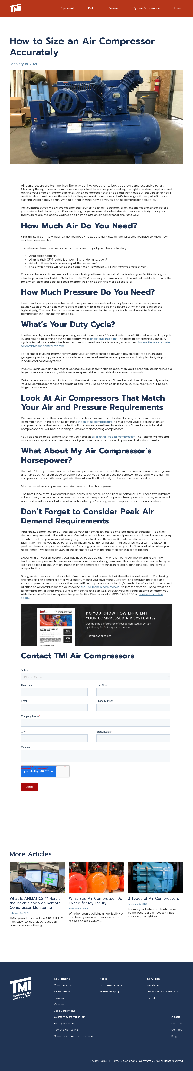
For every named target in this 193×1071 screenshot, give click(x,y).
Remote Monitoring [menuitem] (66, 1029)
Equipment (67, 8)
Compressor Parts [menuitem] (111, 985)
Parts (91, 8)
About (178, 8)
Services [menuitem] (153, 978)
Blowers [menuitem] (59, 998)
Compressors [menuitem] (62, 985)
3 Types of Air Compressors (153, 898)
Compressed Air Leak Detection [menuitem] (74, 1036)
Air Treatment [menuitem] (62, 991)
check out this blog (103, 339)
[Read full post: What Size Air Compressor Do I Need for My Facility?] (96, 892)
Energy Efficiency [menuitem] (64, 1023)
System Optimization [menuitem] (69, 1017)
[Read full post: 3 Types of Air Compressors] (155, 892)
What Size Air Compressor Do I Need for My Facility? (95, 901)
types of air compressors (95, 422)
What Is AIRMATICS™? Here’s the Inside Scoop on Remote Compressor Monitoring (35, 903)
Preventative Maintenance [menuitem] (163, 991)
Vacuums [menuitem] (59, 1004)
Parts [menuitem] (104, 978)
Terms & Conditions (124, 1061)
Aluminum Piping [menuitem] (110, 991)
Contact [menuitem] (176, 1029)
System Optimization (147, 8)
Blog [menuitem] (174, 1036)
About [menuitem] (176, 1017)
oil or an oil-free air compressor (113, 437)
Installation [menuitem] (153, 985)
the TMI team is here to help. (100, 587)
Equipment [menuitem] (62, 978)
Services (114, 8)
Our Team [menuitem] (177, 1023)
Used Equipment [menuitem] (64, 1010)
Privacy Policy (98, 1061)
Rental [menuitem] (151, 998)
